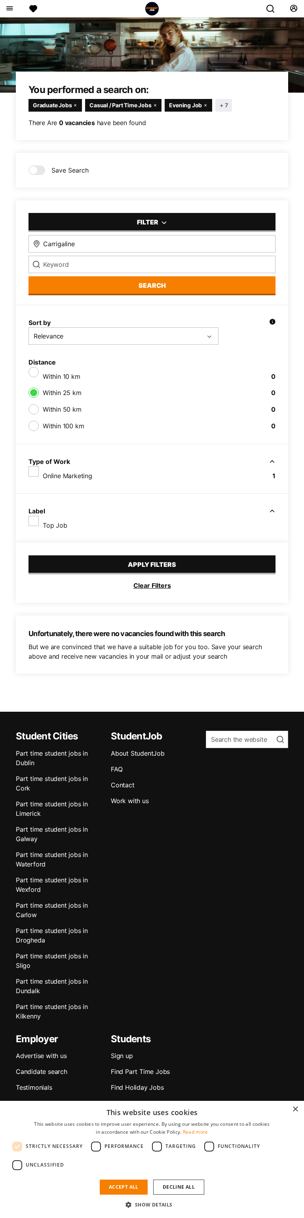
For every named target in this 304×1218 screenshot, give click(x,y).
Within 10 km (61, 376)
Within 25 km (62, 393)
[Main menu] (9, 8)
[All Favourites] (33, 8)
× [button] (295, 1109)
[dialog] (152, 1159)
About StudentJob (138, 753)
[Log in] (293, 8)
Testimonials (34, 1087)
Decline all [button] (179, 1187)
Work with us (130, 801)
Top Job (55, 525)
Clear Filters (152, 585)
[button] (151, 1204)
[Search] (273, 8)
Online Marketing (67, 476)
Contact (123, 785)
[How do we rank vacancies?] (272, 322)
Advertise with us (41, 1056)
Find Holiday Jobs (137, 1087)
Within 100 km (63, 426)
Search (152, 285)
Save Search (70, 170)
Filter (148, 222)
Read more (195, 1132)
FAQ (116, 769)
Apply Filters (152, 564)
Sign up (122, 1056)
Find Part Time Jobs (140, 1071)
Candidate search (41, 1071)
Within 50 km (62, 409)
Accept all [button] (124, 1187)
